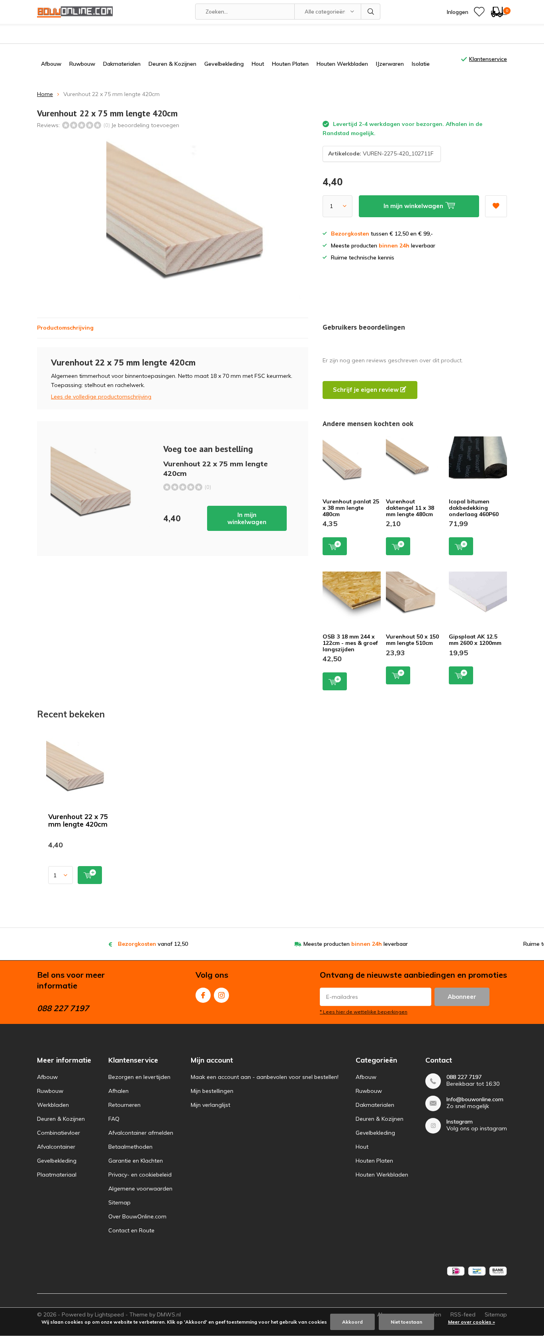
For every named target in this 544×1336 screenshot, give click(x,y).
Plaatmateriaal (56, 1174)
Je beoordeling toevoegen (145, 125)
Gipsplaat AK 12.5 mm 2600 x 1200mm (475, 639)
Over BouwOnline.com (137, 1216)
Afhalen (118, 1090)
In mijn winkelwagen (246, 518)
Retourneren (124, 1104)
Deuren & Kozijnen (172, 63)
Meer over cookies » (471, 1322)
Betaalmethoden (130, 1146)
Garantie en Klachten (135, 1160)
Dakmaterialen (122, 63)
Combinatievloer (58, 1132)
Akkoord (352, 1322)
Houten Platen (290, 63)
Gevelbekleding (224, 63)
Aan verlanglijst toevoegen (496, 206)
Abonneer (462, 996)
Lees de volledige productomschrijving (101, 396)
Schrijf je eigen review (366, 389)
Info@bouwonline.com (474, 1099)
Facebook (203, 995)
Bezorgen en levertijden (139, 1077)
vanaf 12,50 (153, 943)
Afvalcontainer (56, 1146)
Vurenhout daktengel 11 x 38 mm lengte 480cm (410, 507)
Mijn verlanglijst (210, 1104)
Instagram (221, 995)
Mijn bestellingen (212, 1090)
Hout (258, 63)
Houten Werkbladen (342, 63)
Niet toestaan (406, 1322)
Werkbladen (53, 1104)
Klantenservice (488, 59)
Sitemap (119, 1202)
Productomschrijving (65, 327)
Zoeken (370, 12)
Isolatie (421, 63)
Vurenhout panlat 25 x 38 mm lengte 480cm (351, 507)
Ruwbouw (82, 63)
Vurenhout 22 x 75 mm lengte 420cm (78, 820)
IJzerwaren (390, 63)
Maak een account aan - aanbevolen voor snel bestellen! (265, 1077)
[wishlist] (479, 12)
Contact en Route (131, 1230)
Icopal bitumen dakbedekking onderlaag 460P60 (474, 507)
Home (45, 94)
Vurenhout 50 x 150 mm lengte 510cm (412, 639)
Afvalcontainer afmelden (140, 1132)
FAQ (113, 1118)
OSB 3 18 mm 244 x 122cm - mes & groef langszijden (350, 642)
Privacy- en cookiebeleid (140, 1174)
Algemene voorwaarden (140, 1188)
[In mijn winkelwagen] (90, 875)
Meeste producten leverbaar (355, 943)
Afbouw (51, 63)
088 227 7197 (463, 1077)
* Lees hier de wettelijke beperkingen (363, 1012)
